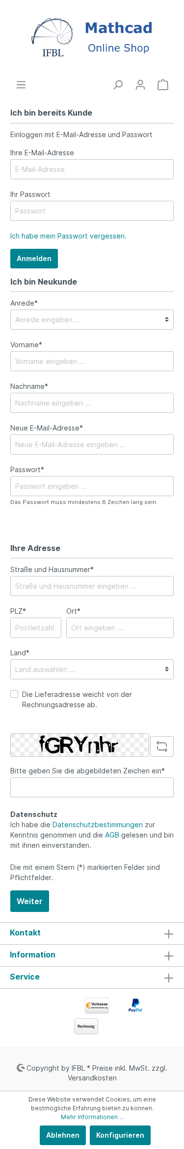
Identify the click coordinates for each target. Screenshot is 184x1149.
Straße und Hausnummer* (52, 569)
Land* (19, 652)
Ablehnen (62, 1135)
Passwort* (27, 469)
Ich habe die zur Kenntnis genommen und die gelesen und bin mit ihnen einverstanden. (92, 834)
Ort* (73, 611)
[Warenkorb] (163, 84)
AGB (112, 835)
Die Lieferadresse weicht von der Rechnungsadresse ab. (77, 699)
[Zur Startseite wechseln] (92, 40)
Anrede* (24, 303)
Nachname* (29, 386)
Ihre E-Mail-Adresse (42, 152)
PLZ (18, 611)
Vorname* (26, 344)
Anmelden (34, 258)
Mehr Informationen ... (92, 1117)
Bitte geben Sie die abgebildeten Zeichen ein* (87, 770)
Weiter (30, 901)
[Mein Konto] (140, 84)
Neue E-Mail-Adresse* (46, 428)
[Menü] (21, 84)
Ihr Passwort (30, 194)
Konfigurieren (120, 1135)
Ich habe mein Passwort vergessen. (68, 236)
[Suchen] (117, 84)
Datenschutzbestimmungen (98, 824)
